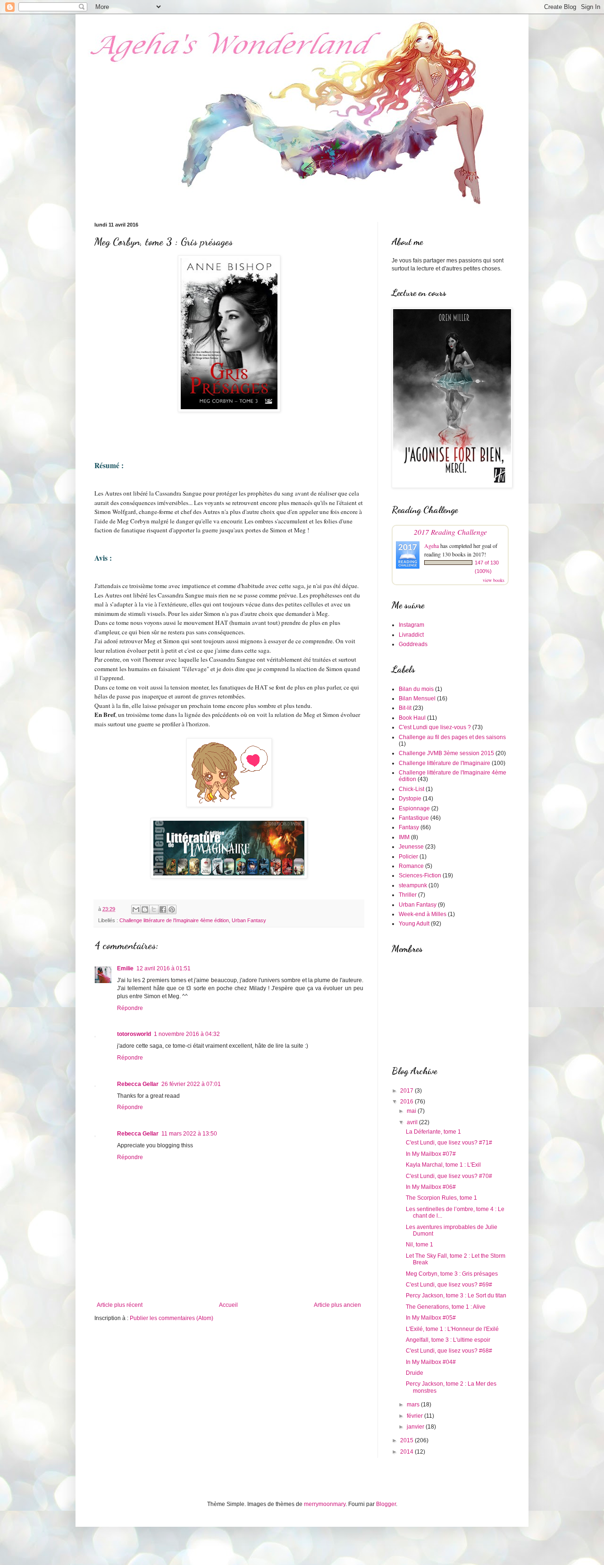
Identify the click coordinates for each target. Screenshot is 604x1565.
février (415, 1416)
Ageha (431, 545)
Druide (414, 1373)
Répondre (130, 1008)
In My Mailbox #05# (431, 1317)
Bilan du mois (416, 689)
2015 (407, 1440)
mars (414, 1404)
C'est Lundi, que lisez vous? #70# (449, 1176)
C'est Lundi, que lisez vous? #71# (449, 1142)
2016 (407, 1101)
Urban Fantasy (249, 920)
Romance (411, 866)
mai (412, 1111)
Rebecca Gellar (138, 1084)
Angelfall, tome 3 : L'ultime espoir (448, 1340)
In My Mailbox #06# (431, 1187)
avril (413, 1122)
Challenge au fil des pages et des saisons (452, 737)
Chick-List (411, 789)
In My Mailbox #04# (431, 1362)
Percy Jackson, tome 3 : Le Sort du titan (456, 1295)
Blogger (386, 1504)
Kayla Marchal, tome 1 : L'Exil (443, 1164)
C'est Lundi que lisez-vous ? (435, 727)
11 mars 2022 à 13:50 (189, 1133)
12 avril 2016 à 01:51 (163, 968)
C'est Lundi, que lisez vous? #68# (449, 1350)
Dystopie (410, 798)
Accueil (228, 1305)
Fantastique (414, 818)
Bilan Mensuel (417, 698)
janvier (416, 1426)
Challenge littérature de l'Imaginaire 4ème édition (174, 920)
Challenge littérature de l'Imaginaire (444, 763)
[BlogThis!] (145, 909)
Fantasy (409, 827)
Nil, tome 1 (419, 1244)
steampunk (413, 885)
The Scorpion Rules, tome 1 (441, 1198)
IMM (404, 837)
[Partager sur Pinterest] (171, 909)
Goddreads (413, 644)
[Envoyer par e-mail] (136, 909)
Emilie (125, 968)
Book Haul (412, 718)
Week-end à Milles (422, 914)
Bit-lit (405, 708)
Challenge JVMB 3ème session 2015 (446, 753)
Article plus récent (120, 1305)
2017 (407, 1090)
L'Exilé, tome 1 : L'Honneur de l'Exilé (452, 1329)
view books (493, 580)
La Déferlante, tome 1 (433, 1131)
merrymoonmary (324, 1504)
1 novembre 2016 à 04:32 (187, 1034)
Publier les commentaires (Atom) (171, 1318)
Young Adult (414, 923)
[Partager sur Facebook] (163, 909)
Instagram (411, 625)
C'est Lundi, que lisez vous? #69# (449, 1284)
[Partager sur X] (154, 909)
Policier (408, 856)
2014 (407, 1451)
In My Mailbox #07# (431, 1154)
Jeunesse (411, 846)
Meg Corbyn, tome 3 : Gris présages (452, 1274)
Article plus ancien (337, 1305)
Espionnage (414, 808)
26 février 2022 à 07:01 (191, 1084)
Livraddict (411, 634)
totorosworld (134, 1034)
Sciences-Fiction (420, 875)
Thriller (408, 895)
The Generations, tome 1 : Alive (446, 1307)
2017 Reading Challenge (450, 532)
